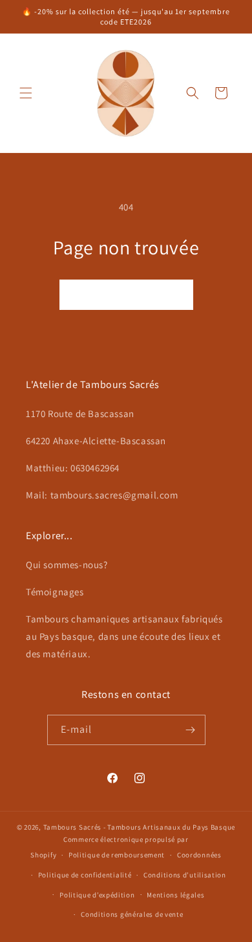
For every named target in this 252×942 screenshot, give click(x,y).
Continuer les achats (126, 295)
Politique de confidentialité (85, 874)
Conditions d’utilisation (184, 874)
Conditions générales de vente (132, 914)
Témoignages (55, 592)
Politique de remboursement (116, 854)
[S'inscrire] (190, 730)
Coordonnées (199, 854)
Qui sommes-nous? (67, 564)
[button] (26, 93)
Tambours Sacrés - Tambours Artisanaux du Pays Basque (139, 827)
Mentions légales (175, 894)
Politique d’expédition (96, 894)
